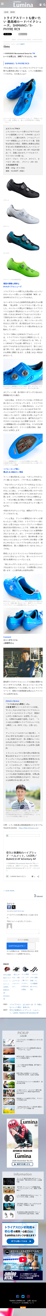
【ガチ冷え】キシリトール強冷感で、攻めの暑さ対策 (30, 1082)
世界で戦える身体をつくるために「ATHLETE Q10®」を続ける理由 (28, 1074)
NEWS (12, 891)
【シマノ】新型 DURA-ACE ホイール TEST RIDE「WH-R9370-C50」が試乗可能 (29, 1180)
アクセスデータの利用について (23, 1303)
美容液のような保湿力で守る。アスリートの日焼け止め (30, 1099)
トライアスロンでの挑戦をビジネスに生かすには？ (30, 1040)
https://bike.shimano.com (28, 828)
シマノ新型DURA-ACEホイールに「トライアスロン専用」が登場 (29, 1196)
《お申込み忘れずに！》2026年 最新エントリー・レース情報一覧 (29, 1107)
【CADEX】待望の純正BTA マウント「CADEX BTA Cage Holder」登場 (28, 1213)
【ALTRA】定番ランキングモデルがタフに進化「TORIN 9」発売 (29, 1204)
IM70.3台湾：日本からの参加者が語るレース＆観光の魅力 (29, 1057)
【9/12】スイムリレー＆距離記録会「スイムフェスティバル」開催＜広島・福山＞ (30, 1188)
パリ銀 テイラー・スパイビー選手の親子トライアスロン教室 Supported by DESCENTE (29, 1091)
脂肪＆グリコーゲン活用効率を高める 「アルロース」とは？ (29, 1048)
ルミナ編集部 (21, 44)
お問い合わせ (32, 1301)
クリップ (23, 34)
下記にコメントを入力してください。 (20, 921)
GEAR (7, 891)
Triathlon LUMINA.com (17, 1301)
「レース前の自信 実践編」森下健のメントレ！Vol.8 (29, 1065)
